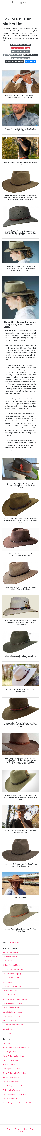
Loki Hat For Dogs (9, 961)
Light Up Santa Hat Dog (11, 1016)
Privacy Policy (29, 1129)
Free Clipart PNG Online (11, 1069)
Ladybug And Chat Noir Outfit (13, 969)
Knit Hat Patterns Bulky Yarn (13, 952)
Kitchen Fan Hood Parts (11, 965)
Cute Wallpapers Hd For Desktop (14, 1094)
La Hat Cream (8, 1029)
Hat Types (19, 2)
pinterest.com (15, 942)
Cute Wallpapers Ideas (11, 1081)
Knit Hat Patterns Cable (11, 1007)
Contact (17, 1129)
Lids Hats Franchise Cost (12, 986)
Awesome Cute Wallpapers (12, 1077)
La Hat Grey (7, 1033)
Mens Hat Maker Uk (10, 956)
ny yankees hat (30, 61)
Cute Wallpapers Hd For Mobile (14, 1086)
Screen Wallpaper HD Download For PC (17, 1103)
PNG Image (7, 1043)
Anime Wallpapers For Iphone (13, 1056)
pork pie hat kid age (30, 55)
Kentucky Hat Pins (9, 1020)
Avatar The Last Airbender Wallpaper (16, 1047)
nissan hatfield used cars (20, 51)
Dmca (9, 1129)
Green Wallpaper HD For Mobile (14, 1073)
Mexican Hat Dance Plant (12, 978)
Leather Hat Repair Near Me (13, 1024)
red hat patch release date (14, 61)
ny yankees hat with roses (20, 48)
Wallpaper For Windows (11, 1090)
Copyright (20, 1131)
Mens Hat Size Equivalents (12, 1012)
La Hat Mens (7, 982)
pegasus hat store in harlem (20, 45)
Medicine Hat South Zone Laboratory (16, 999)
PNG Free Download (10, 1060)
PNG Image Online (9, 1052)
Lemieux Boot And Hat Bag (12, 1003)
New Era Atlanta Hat (10, 990)
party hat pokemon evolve (20, 58)
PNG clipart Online (9, 1064)
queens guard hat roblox (12, 55)
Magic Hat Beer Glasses (11, 995)
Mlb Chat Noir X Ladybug (12, 973)
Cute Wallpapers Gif (10, 1098)
